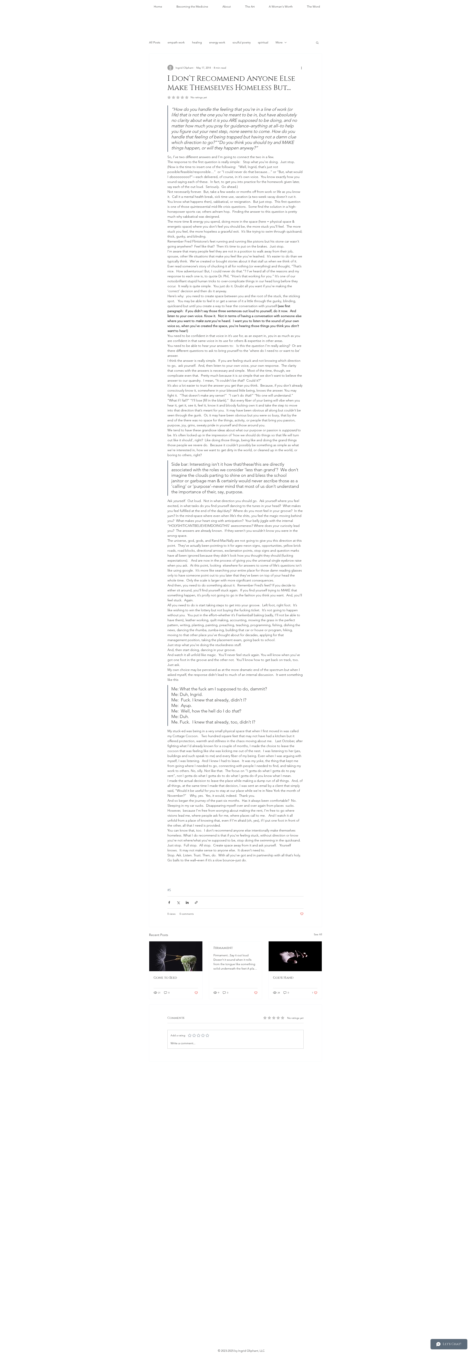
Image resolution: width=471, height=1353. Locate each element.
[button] (317, 42)
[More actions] (301, 68)
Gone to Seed (165, 978)
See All (318, 934)
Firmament (223, 948)
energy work (217, 42)
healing (197, 42)
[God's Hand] (295, 956)
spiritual (263, 42)
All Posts (154, 42)
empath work (176, 42)
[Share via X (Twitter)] (178, 902)
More (279, 42)
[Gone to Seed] (175, 956)
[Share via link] (196, 902)
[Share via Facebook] (169, 902)
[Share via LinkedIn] (187, 902)
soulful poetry (242, 42)
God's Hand (283, 978)
